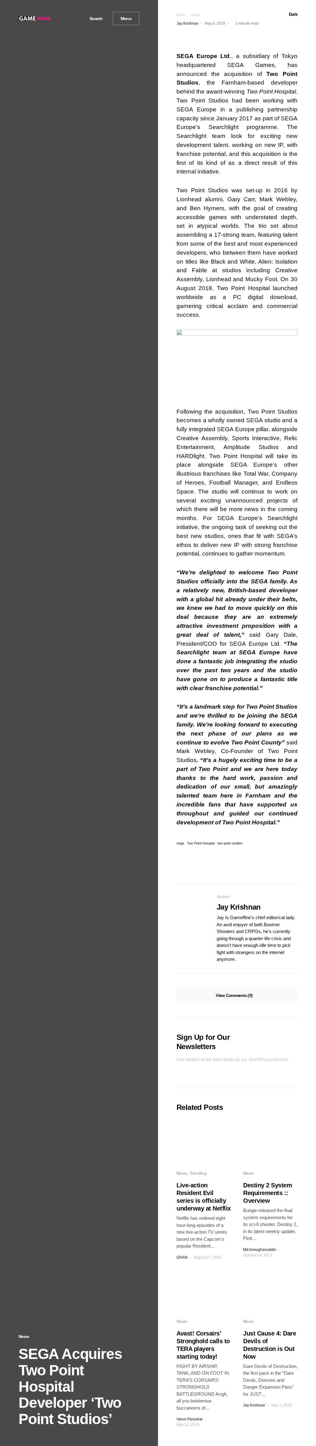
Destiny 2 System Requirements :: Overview (267, 1193)
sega (180, 843)
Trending (197, 1173)
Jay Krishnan (239, 907)
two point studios (230, 843)
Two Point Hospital (200, 843)
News (24, 1336)
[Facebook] (58, 18)
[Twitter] (66, 18)
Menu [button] (126, 18)
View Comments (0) (234, 995)
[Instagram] (73, 18)
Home (181, 15)
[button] (94, 18)
